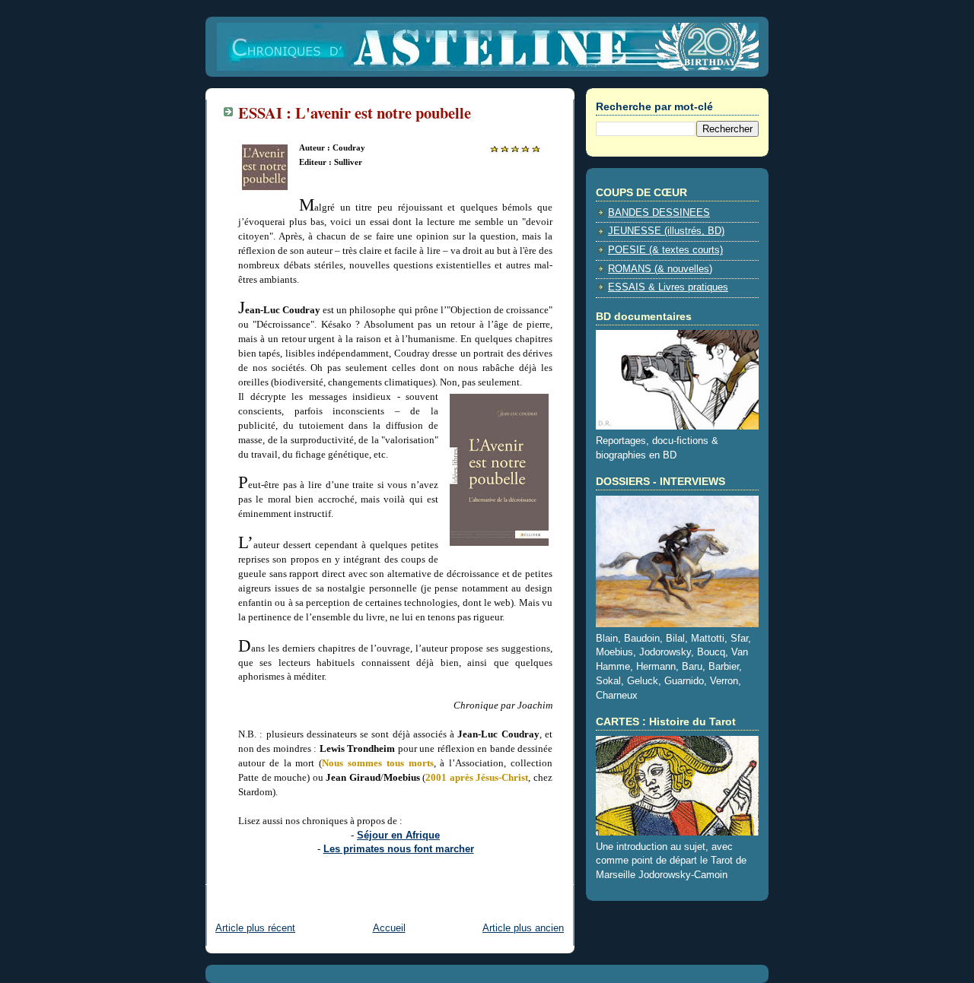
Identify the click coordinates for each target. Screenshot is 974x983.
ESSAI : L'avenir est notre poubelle (354, 112)
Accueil (389, 928)
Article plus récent (255, 928)
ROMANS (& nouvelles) (660, 269)
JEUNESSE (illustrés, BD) (666, 231)
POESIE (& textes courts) (665, 250)
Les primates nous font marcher (398, 849)
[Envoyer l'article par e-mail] (239, 874)
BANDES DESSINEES (659, 213)
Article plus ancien (523, 928)
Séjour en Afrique (398, 835)
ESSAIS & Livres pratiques (668, 287)
